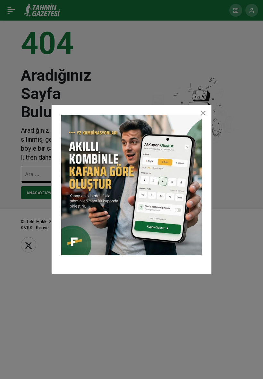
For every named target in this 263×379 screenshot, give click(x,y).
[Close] (203, 113)
